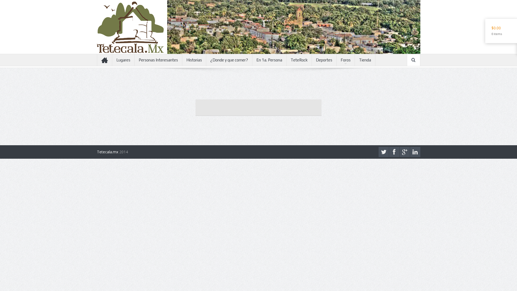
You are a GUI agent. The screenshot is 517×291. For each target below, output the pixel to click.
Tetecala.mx (107, 151)
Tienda (365, 60)
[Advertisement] (258, 107)
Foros (346, 60)
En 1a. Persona (269, 60)
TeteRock (299, 60)
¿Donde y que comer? (229, 60)
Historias (194, 60)
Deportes (324, 60)
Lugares (123, 60)
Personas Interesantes (158, 60)
